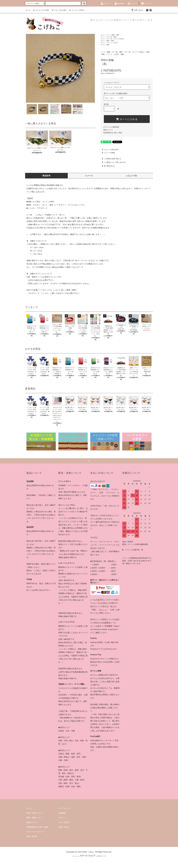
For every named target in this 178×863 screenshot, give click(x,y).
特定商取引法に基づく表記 (112, 133)
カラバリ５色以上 (119, 39)
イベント (109, 42)
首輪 (108, 44)
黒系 (115, 37)
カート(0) (148, 3)
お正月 (116, 42)
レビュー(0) (131, 176)
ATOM (34, 836)
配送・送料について (34, 818)
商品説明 (46, 176)
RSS (28, 836)
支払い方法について (34, 813)
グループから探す (60, 10)
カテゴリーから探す (42, 10)
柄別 (108, 40)
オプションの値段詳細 (111, 127)
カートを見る (63, 822)
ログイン (133, 3)
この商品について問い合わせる (115, 162)
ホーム (28, 10)
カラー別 (109, 37)
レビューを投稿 (109, 153)
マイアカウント (64, 808)
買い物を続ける (109, 166)
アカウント (107, 3)
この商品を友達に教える (112, 159)
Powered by (75, 856)
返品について (108, 130)
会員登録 (121, 3)
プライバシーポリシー (35, 832)
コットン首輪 (110, 35)
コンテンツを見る (78, 10)
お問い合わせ (138, 10)
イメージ (89, 176)
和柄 (117, 35)
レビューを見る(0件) (111, 150)
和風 (112, 40)
